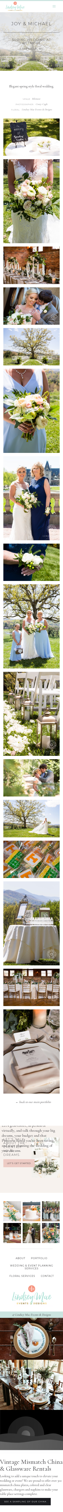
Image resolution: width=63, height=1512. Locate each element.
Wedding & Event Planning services (31, 1267)
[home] (14, 6)
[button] (54, 6)
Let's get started (19, 1163)
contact (47, 1276)
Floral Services (22, 1276)
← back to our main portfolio (33, 1102)
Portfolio (39, 1258)
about (20, 1258)
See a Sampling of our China (25, 1501)
